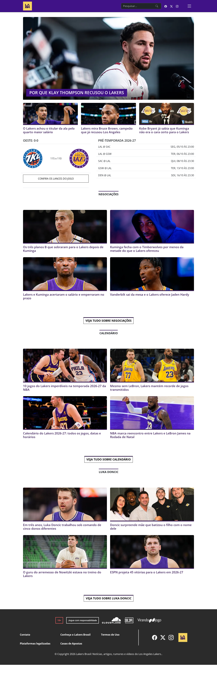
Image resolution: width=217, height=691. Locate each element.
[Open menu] (189, 6)
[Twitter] (163, 637)
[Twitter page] (171, 6)
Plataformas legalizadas (35, 643)
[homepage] (27, 6)
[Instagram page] (177, 6)
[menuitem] (154, 637)
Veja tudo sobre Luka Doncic (108, 598)
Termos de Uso (110, 634)
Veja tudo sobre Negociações (108, 320)
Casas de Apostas (71, 643)
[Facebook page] (165, 6)
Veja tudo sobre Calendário (108, 459)
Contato (25, 634)
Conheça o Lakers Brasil (75, 634)
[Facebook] (154, 637)
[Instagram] (171, 637)
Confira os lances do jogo (56, 178)
